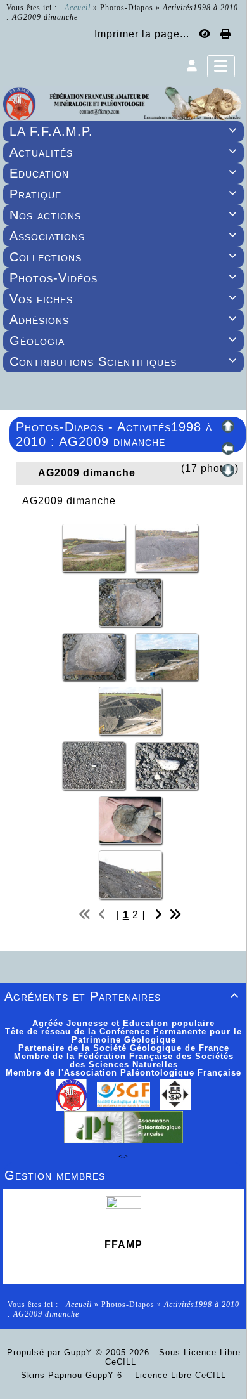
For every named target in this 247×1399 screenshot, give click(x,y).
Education (123, 173)
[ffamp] (123, 102)
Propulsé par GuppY (51, 1352)
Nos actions (123, 215)
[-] (95, 547)
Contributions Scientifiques (123, 361)
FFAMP (123, 1244)
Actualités (123, 152)
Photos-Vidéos (123, 278)
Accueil (77, 7)
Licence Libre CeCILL (179, 1375)
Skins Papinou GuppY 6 (75, 1375)
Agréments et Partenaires (121, 996)
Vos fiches (123, 299)
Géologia (123, 341)
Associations (123, 236)
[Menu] (221, 66)
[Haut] (228, 426)
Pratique (123, 194)
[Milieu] (228, 448)
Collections (123, 257)
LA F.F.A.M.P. (123, 131)
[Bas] (228, 470)
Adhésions (123, 320)
